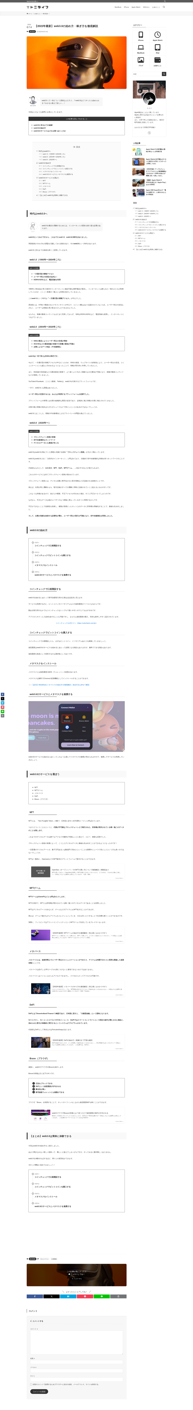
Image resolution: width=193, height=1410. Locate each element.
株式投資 (32, 31)
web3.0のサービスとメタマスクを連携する (58, 174)
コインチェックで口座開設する (54, 166)
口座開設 (54, 1259)
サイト (32, 1376)
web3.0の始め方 (45, 163)
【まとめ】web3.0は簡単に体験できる (53, 195)
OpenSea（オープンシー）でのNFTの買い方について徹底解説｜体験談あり (80, 869)
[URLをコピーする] (118, 1296)
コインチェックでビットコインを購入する (57, 169)
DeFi (44, 189)
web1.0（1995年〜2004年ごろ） (54, 154)
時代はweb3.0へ (45, 151)
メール (33, 1367)
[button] (35, 1296)
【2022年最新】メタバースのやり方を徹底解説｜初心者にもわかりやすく (79, 986)
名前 (32, 1358)
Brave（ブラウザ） (49, 192)
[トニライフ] (37, 7)
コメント (34, 1329)
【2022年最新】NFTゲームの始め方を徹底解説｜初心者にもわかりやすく (79, 933)
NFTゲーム (46, 183)
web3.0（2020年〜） (50, 159)
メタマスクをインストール (52, 171)
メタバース (47, 186)
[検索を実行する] (164, 74)
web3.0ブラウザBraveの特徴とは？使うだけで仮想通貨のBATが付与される (80, 1113)
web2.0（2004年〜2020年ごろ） (54, 157)
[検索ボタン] (163, 7)
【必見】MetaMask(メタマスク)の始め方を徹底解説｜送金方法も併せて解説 (60, 684)
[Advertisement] (77, 1234)
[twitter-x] (164, 1)
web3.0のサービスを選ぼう (49, 177)
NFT (44, 181)
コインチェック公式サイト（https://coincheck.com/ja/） (77, 623)
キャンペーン (44, 1259)
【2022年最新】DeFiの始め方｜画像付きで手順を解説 (72, 1040)
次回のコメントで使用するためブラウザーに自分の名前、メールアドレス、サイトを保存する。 (66, 1384)
